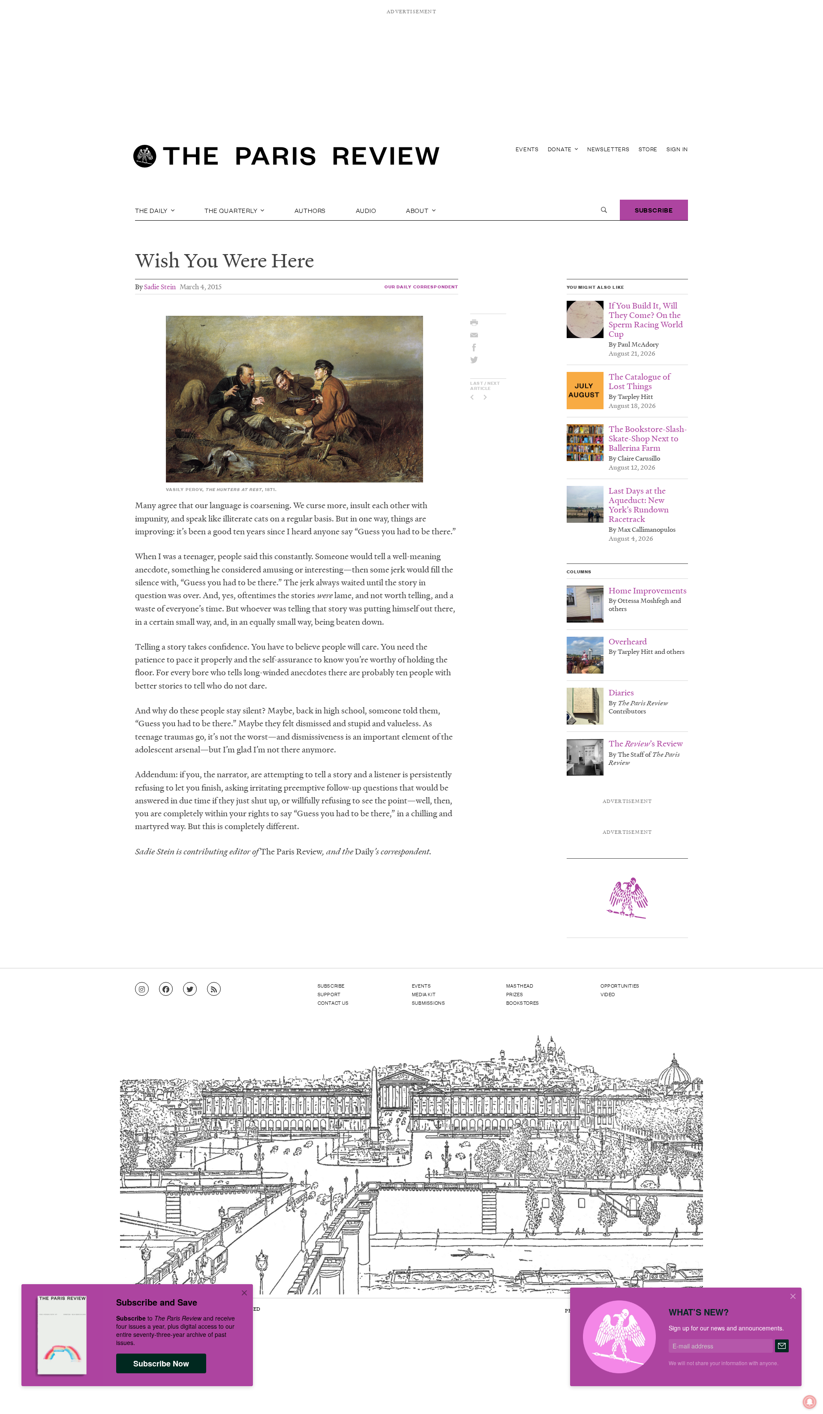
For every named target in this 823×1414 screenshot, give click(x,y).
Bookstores (522, 1003)
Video (608, 994)
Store (648, 149)
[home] (286, 158)
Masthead (520, 985)
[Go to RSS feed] (214, 989)
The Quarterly (231, 210)
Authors (310, 210)
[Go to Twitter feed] (190, 989)
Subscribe (654, 209)
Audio (366, 210)
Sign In (677, 149)
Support (329, 994)
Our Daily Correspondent (421, 286)
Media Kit (424, 994)
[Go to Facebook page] (166, 989)
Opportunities (620, 985)
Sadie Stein (160, 286)
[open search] (604, 210)
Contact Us (333, 1003)
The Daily (152, 210)
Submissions (428, 1003)
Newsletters (608, 149)
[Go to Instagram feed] (142, 989)
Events (527, 149)
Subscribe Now (161, 1363)
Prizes (514, 994)
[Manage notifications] (803, 1395)
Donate (561, 149)
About (418, 210)
